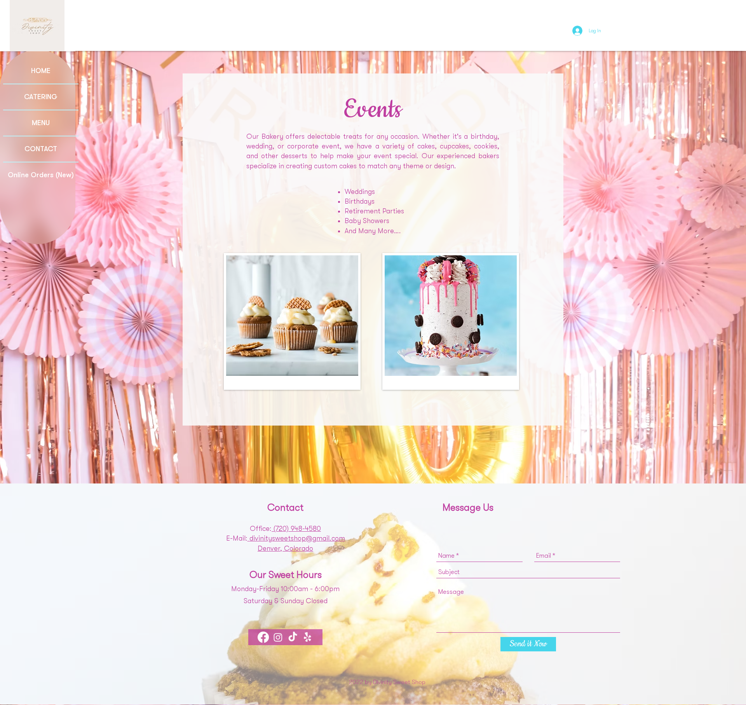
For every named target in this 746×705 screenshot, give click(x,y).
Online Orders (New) (41, 175)
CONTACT (40, 149)
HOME (41, 71)
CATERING (41, 97)
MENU (41, 123)
